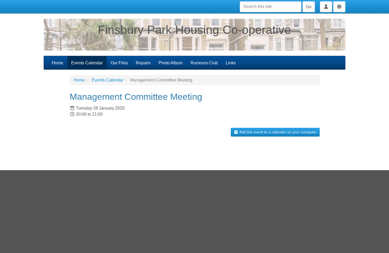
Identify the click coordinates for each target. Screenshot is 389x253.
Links (231, 63)
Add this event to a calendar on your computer (277, 132)
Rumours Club (204, 63)
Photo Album (171, 63)
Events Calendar (87, 63)
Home (57, 63)
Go (308, 6)
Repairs (143, 63)
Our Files (119, 63)
